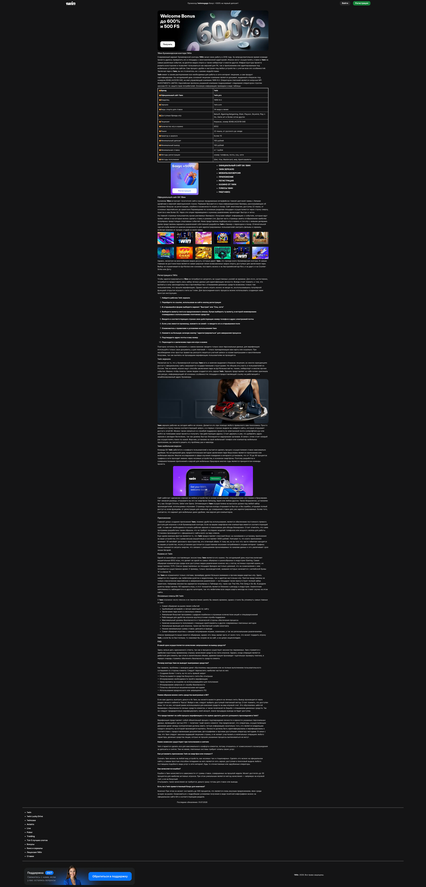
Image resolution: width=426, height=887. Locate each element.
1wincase (31, 820)
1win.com (218, 105)
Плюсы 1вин (226, 188)
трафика (161, 458)
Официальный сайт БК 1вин (234, 165)
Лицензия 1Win (34, 852)
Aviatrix (30, 824)
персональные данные (233, 347)
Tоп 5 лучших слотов (37, 840)
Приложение (226, 177)
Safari (182, 503)
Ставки (30, 856)
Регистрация (226, 180)
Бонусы (30, 844)
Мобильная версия (230, 173)
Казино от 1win (227, 184)
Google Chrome (172, 503)
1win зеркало (226, 169)
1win (29, 812)
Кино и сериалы (35, 848)
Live (29, 828)
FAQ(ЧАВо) (224, 192)
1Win (296, 875)
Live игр (244, 221)
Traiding (31, 836)
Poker (30, 832)
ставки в (259, 60)
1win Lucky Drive (35, 816)
